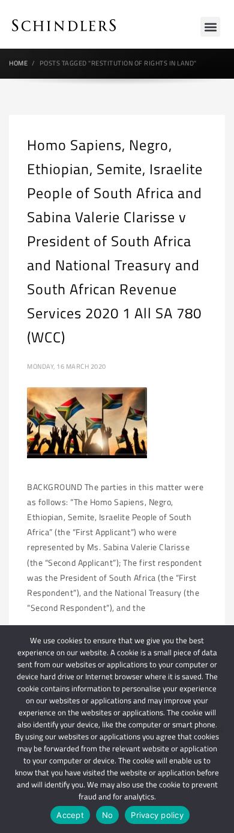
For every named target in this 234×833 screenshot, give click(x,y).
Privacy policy (157, 815)
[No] (219, 729)
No (107, 815)
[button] (210, 27)
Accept (70, 815)
